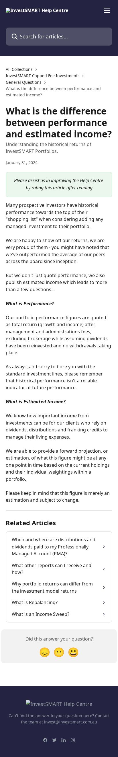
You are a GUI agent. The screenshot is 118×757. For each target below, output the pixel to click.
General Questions (24, 82)
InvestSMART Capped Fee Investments (43, 75)
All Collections (19, 69)
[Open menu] (107, 10)
